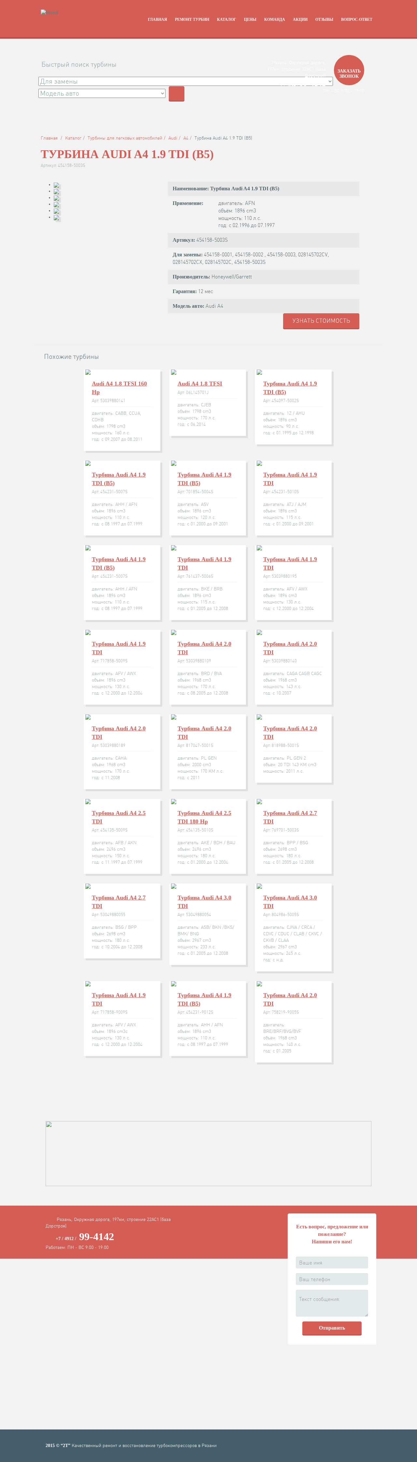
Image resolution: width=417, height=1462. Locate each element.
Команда (274, 19)
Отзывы (324, 19)
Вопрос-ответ (356, 19)
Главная (157, 19)
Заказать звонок (349, 74)
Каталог (226, 19)
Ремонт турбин (192, 19)
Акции (300, 19)
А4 (185, 138)
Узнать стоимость (321, 320)
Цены (250, 19)
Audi (172, 138)
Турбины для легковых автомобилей (125, 138)
